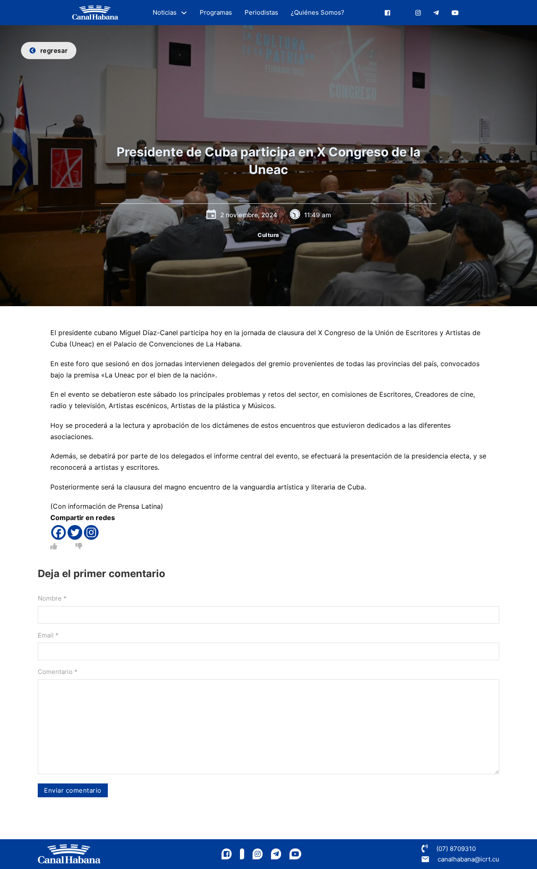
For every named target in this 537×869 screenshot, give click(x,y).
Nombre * (52, 598)
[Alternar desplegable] (184, 13)
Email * (48, 635)
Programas (216, 12)
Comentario (58, 672)
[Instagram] (91, 532)
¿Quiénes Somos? (317, 12)
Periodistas (261, 12)
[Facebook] (58, 532)
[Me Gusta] (53, 546)
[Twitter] (75, 532)
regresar (54, 51)
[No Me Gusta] (79, 546)
